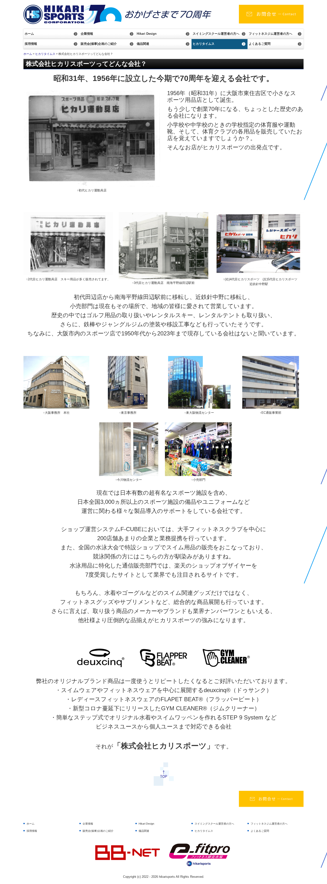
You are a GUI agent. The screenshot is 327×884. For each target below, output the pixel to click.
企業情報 (87, 33)
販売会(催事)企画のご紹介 (99, 44)
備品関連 (143, 44)
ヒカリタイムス (203, 44)
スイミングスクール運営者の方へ (216, 33)
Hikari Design (147, 33)
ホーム (29, 33)
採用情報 (31, 44)
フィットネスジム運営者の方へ (270, 33)
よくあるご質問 (260, 44)
